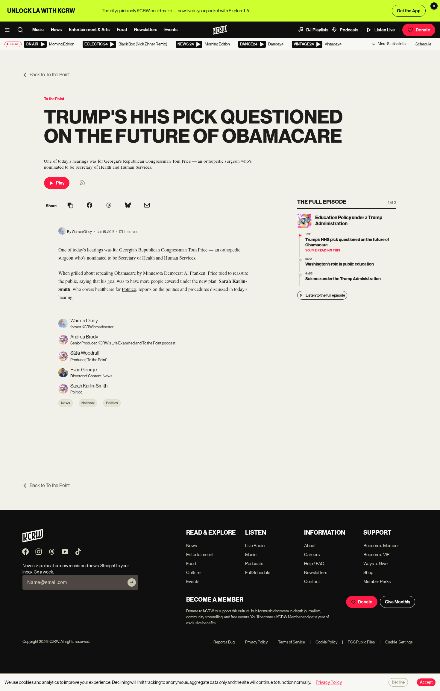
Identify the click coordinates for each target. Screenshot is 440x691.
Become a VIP (376, 554)
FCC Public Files (358, 642)
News (56, 29)
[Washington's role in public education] (299, 260)
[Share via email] (147, 206)
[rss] (82, 184)
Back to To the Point (50, 74)
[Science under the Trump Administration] (299, 274)
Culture (193, 572)
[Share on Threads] (109, 205)
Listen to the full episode (325, 295)
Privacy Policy (253, 642)
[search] (22, 29)
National (88, 403)
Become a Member (381, 545)
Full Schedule (257, 572)
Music (38, 29)
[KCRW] (32, 540)
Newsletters (145, 29)
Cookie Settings (399, 642)
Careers (312, 554)
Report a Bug (224, 642)
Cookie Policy (323, 642)
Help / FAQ (314, 563)
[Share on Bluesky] (128, 205)
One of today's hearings (80, 249)
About (310, 545)
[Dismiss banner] (434, 6)
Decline (398, 682)
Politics (112, 403)
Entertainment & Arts (89, 29)
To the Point (54, 99)
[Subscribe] (132, 582)
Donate (423, 30)
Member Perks (377, 581)
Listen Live (384, 30)
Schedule (423, 44)
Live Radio (255, 545)
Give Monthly (397, 602)
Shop (368, 572)
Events (170, 29)
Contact (312, 581)
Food (122, 29)
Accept (426, 682)
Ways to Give (375, 563)
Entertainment (200, 554)
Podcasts (349, 30)
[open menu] (9, 29)
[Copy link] (70, 205)
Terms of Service (288, 642)
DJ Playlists (317, 30)
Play (60, 183)
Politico (129, 289)
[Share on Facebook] (89, 205)
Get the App (409, 10)
